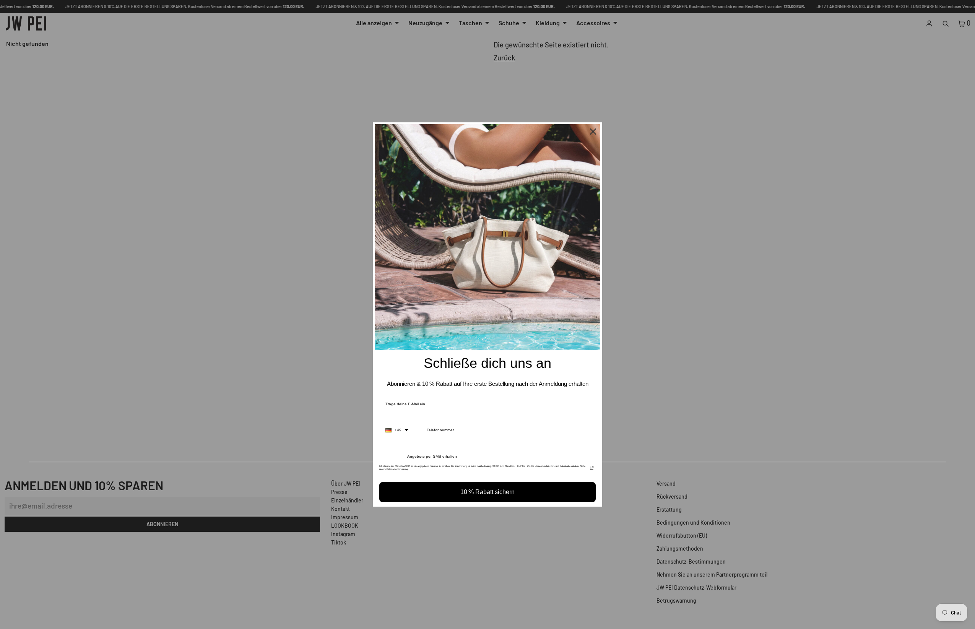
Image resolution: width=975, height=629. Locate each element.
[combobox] (396, 430)
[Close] (593, 131)
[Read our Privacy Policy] (592, 468)
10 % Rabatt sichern (487, 492)
